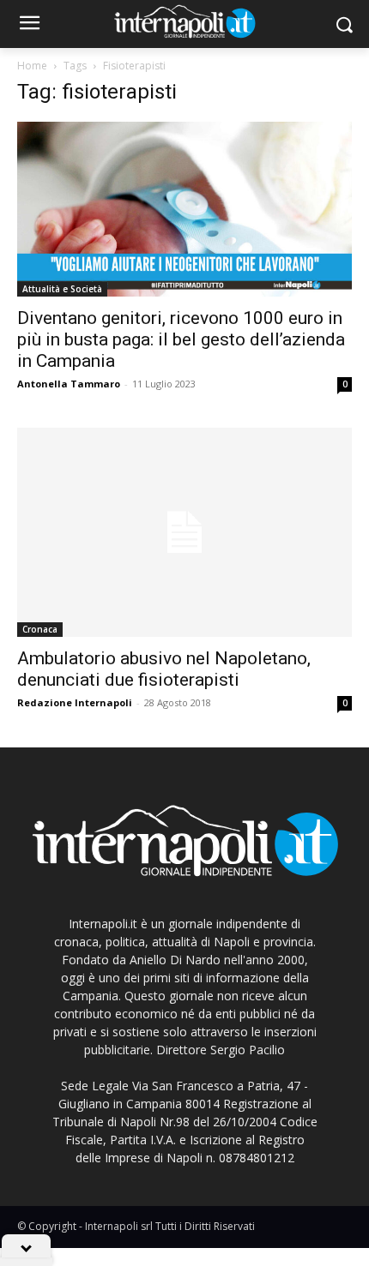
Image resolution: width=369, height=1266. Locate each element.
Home (32, 65)
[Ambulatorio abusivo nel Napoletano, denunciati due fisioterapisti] (184, 532)
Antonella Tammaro (68, 383)
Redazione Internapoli (74, 702)
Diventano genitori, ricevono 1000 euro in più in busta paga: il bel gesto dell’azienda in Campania (181, 339)
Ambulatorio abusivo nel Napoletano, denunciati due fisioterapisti (164, 669)
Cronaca (39, 629)
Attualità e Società (62, 289)
